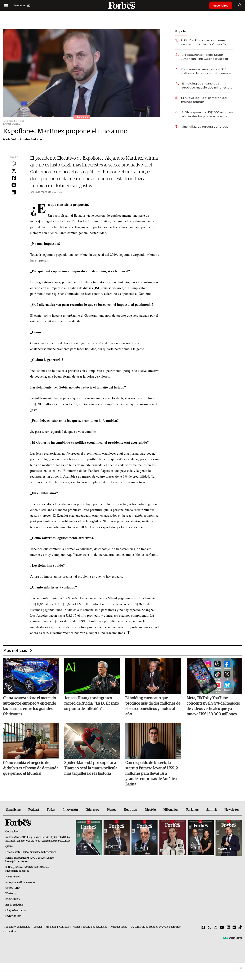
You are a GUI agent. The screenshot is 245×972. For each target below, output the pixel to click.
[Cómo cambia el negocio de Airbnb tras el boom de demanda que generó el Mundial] (31, 741)
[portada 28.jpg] (172, 838)
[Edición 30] (117, 838)
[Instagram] (215, 927)
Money (111, 809)
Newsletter (232, 809)
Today (51, 809)
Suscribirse (220, 5)
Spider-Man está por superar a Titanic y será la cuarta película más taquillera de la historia (90, 768)
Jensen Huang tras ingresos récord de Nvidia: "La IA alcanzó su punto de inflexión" (91, 703)
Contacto (64, 927)
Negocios (130, 809)
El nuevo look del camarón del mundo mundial (204, 100)
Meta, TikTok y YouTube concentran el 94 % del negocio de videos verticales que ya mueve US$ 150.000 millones (213, 706)
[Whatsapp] (13, 163)
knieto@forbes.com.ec (17, 861)
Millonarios (170, 809)
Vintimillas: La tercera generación (205, 126)
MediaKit (51, 927)
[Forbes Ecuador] (122, 5)
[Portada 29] (144, 838)
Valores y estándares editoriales (89, 927)
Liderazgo (92, 809)
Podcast (33, 809)
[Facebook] (13, 178)
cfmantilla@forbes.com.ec (42, 852)
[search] (239, 5)
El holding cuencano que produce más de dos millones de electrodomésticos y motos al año (207, 85)
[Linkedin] (13, 192)
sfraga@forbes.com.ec (17, 871)
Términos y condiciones (17, 927)
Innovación (70, 809)
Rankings (192, 809)
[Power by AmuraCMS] (232, 938)
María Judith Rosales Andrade (22, 139)
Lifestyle (150, 809)
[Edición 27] (201, 838)
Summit (211, 809)
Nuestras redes (118, 927)
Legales (37, 927)
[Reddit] (13, 185)
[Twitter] (13, 171)
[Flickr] (234, 927)
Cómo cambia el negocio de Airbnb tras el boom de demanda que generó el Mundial (30, 768)
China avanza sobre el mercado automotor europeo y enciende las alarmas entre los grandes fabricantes (29, 706)
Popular (181, 31)
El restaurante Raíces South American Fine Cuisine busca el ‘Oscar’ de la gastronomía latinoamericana (204, 57)
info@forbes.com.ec (59, 841)
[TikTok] (240, 927)
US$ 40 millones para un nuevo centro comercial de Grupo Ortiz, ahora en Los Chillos (205, 42)
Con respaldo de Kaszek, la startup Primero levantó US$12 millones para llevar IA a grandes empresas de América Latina (151, 773)
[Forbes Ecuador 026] (228, 838)
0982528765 (12, 899)
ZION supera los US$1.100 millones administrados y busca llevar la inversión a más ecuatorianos (207, 114)
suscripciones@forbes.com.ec (21, 882)
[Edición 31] (89, 838)
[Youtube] (222, 927)
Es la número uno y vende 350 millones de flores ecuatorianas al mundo (206, 71)
